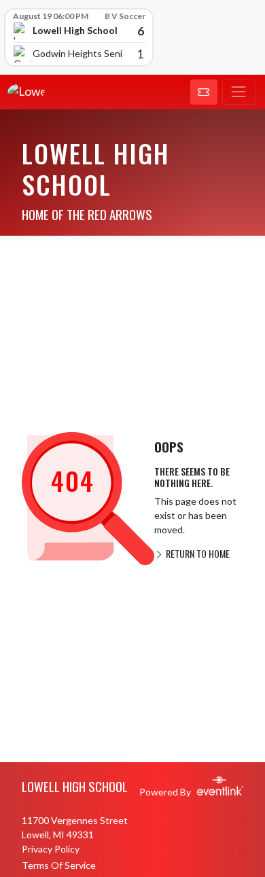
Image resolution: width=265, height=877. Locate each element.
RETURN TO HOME (197, 553)
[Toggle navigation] (238, 92)
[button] (203, 92)
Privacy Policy (51, 849)
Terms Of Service (59, 865)
